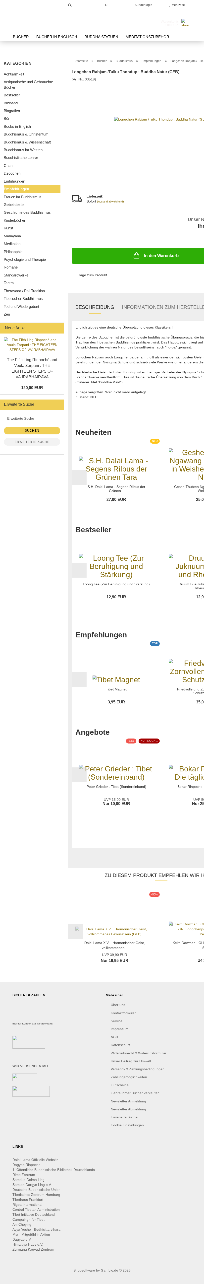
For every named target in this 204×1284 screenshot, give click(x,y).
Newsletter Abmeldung (128, 1109)
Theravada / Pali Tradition (24, 291)
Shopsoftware (84, 1270)
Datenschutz (120, 1045)
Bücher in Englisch (56, 37)
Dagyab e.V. (22, 1239)
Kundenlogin (142, 5)
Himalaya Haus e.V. (28, 1244)
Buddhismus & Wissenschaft (27, 142)
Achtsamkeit (14, 74)
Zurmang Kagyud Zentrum (33, 1249)
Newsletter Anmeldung (128, 1101)
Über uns (118, 1005)
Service (116, 1021)
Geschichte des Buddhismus (27, 212)
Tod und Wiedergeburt (21, 306)
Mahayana (12, 236)
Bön (7, 118)
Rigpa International (27, 1205)
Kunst (8, 228)
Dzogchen (12, 173)
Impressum (119, 1029)
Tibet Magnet (116, 689)
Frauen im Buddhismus (23, 197)
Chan (8, 165)
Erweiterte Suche (32, 442)
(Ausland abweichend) (110, 201)
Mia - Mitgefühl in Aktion (31, 1234)
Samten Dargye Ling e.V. (32, 1185)
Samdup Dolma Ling (28, 1180)
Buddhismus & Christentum (26, 134)
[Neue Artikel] (58, 328)
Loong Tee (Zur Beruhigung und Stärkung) (116, 584)
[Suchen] (70, 4)
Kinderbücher (14, 220)
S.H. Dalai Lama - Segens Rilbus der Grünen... (116, 488)
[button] (79, 477)
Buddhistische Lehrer (21, 157)
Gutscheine (120, 1085)
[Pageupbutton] (190, 1276)
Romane (11, 267)
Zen (7, 314)
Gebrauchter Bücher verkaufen (135, 1093)
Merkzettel (178, 5)
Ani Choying (21, 1224)
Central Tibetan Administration (36, 1210)
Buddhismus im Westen (23, 150)
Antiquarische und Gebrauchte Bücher (28, 84)
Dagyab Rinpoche (27, 1165)
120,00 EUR (32, 388)
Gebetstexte (14, 205)
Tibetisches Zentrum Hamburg (36, 1195)
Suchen (32, 430)
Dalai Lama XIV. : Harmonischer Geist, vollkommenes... (114, 945)
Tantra (9, 283)
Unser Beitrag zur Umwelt (131, 1061)
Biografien (12, 111)
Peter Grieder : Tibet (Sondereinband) (116, 787)
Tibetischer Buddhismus (23, 298)
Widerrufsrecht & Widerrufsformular (138, 1053)
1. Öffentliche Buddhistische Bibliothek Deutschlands (53, 1170)
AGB (114, 1037)
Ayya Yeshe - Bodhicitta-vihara (36, 1229)
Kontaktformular (123, 1013)
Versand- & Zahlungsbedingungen (137, 1069)
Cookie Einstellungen (127, 1125)
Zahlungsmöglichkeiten (129, 1077)
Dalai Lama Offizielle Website (35, 1160)
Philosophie (13, 252)
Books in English (17, 126)
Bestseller (12, 95)
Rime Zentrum (23, 1175)
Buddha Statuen (101, 37)
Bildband (11, 103)
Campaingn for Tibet (28, 1219)
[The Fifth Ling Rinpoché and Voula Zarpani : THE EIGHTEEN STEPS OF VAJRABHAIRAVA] (32, 344)
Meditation (12, 244)
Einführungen (14, 181)
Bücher (21, 37)
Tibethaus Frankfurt (27, 1200)
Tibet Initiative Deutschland (33, 1214)
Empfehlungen (16, 189)
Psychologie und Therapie (25, 259)
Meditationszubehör (147, 37)
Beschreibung (94, 307)
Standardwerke (16, 275)
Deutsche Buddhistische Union (36, 1190)
